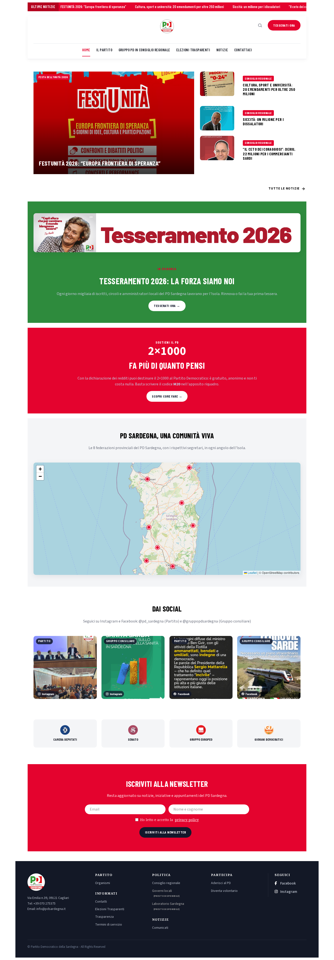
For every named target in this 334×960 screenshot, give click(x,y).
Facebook (287, 883)
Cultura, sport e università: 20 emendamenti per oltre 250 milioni (148, 7)
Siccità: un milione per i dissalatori (225, 7)
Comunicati (160, 927)
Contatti (101, 901)
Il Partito (104, 50)
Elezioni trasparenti (193, 50)
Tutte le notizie (286, 188)
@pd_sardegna (151, 621)
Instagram (288, 891)
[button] (173, 566)
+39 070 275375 (44, 903)
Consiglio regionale (166, 883)
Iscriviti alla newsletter (165, 832)
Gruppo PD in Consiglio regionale (144, 50)
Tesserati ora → (167, 306)
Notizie (222, 50)
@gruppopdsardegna (200, 621)
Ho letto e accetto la (169, 819)
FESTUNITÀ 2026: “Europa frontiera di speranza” (62, 7)
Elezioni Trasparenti (109, 909)
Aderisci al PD (221, 883)
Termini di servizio (108, 924)
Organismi (102, 883)
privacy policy (187, 819)
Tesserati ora (284, 25)
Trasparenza (104, 916)
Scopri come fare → (167, 396)
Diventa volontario (224, 890)
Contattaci (243, 50)
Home (86, 50)
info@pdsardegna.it (51, 909)
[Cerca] (260, 25)
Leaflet (252, 572)
